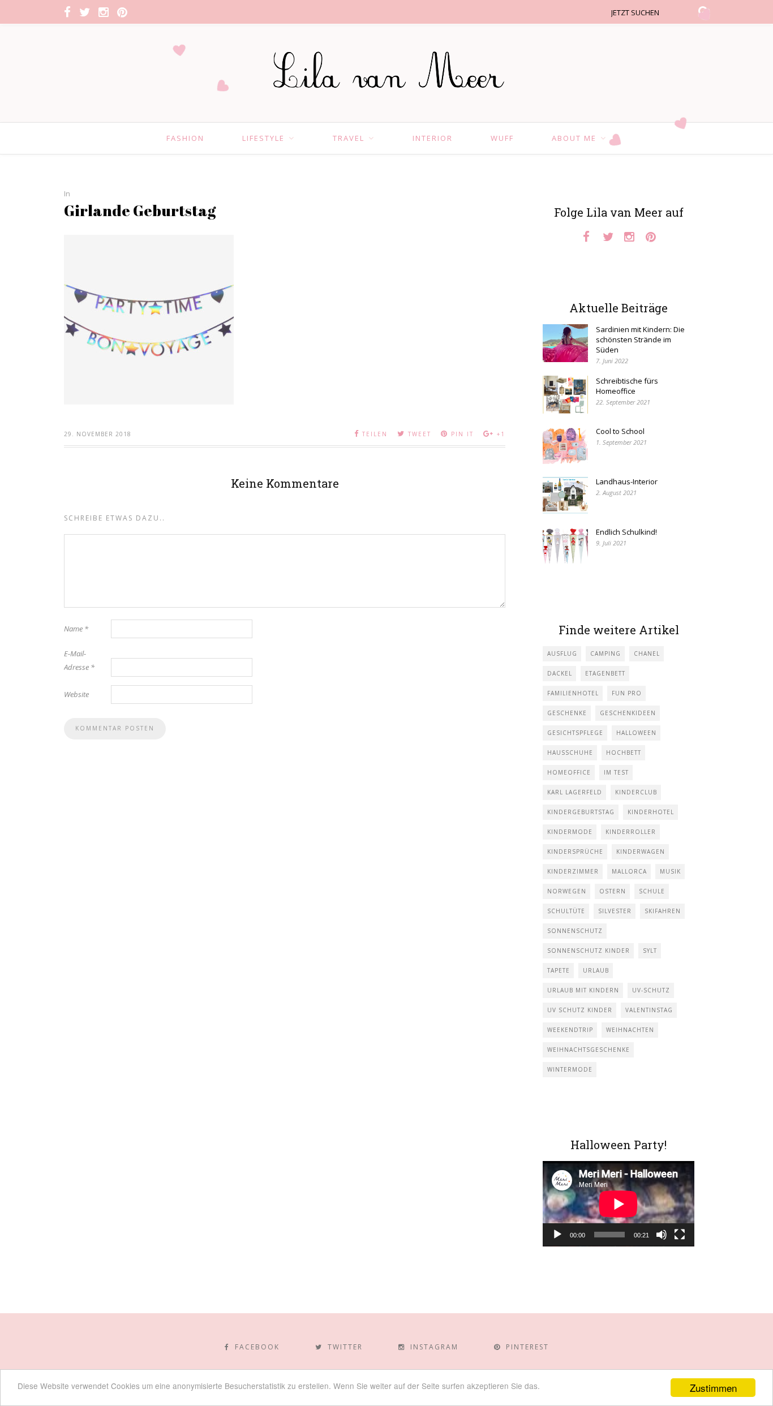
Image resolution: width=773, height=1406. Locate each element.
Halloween (636, 733)
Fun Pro (627, 693)
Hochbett (623, 752)
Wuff (502, 138)
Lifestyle (263, 138)
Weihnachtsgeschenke (588, 1050)
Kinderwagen (640, 851)
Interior (433, 138)
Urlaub (596, 970)
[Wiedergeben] (557, 1234)
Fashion (185, 138)
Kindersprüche (575, 851)
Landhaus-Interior (627, 481)
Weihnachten (630, 1030)
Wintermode (569, 1069)
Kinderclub (636, 792)
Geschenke (567, 713)
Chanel (647, 653)
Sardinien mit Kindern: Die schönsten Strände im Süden (640, 339)
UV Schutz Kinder (579, 1010)
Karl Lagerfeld (574, 792)
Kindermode (569, 832)
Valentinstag (649, 1010)
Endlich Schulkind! (626, 532)
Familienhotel (573, 693)
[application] (618, 1203)
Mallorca (629, 871)
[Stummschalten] (661, 1234)
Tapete (558, 970)
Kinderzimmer (573, 871)
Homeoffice (569, 772)
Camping (605, 653)
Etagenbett (605, 673)
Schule (652, 891)
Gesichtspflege (575, 733)
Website (76, 694)
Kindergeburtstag (581, 812)
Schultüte (566, 911)
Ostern (612, 891)
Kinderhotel (651, 812)
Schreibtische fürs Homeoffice (627, 386)
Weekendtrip (570, 1030)
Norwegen (566, 891)
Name (76, 629)
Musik (670, 871)
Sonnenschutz (575, 931)
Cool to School (620, 431)
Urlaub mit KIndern (583, 990)
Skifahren (663, 911)
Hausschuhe (570, 752)
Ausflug (562, 653)
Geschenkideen (628, 713)
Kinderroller (630, 832)
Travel (348, 138)
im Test (616, 772)
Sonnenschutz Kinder (588, 950)
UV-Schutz (651, 990)
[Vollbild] (679, 1234)
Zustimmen (713, 1388)
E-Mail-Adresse (79, 660)
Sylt (650, 950)
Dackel (559, 673)
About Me (574, 138)
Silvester (615, 911)
